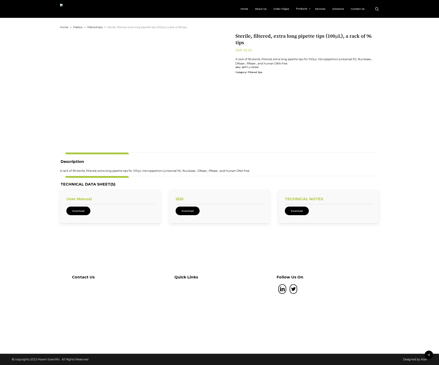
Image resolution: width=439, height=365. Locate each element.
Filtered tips (95, 27)
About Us (192, 300)
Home (64, 27)
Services (191, 309)
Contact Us (193, 318)
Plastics (77, 27)
